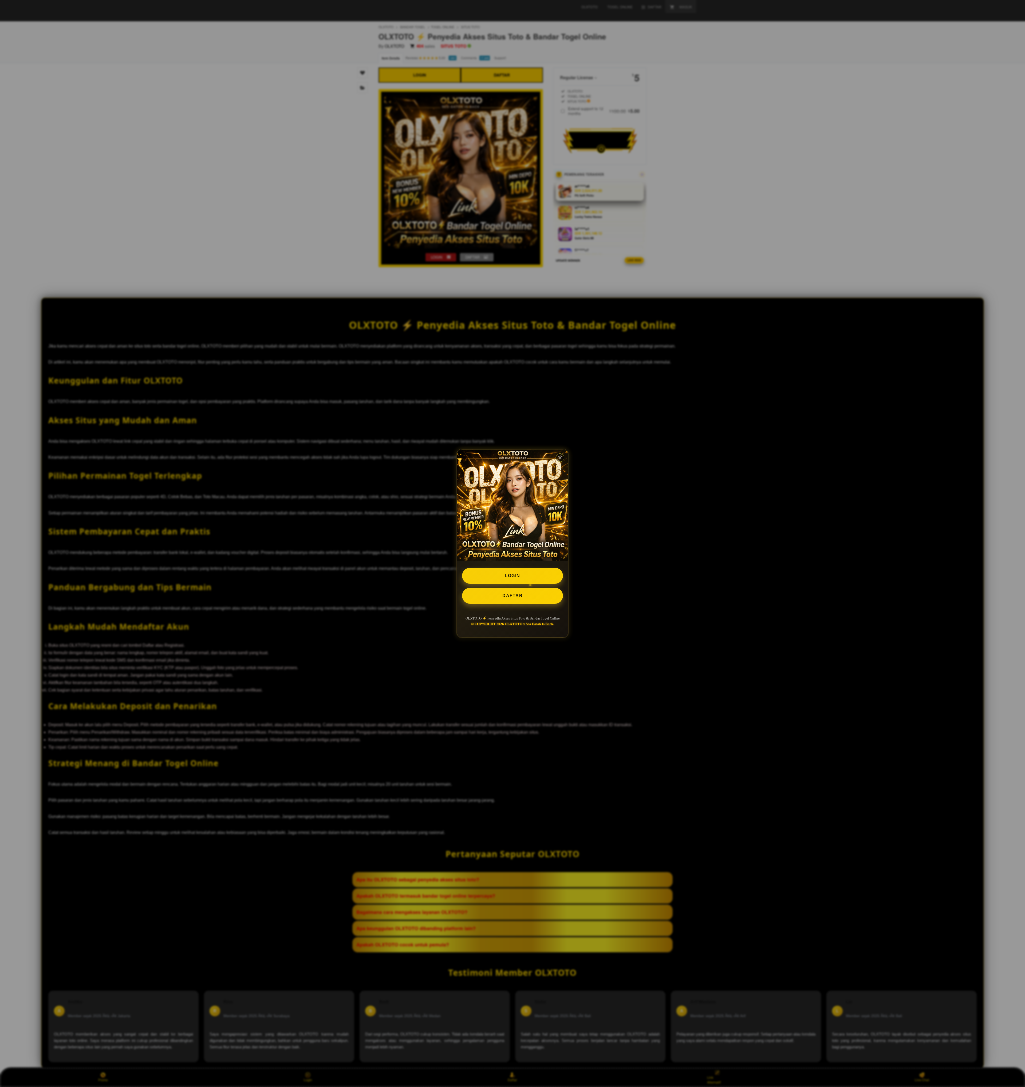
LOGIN (512, 575)
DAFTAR (512, 595)
